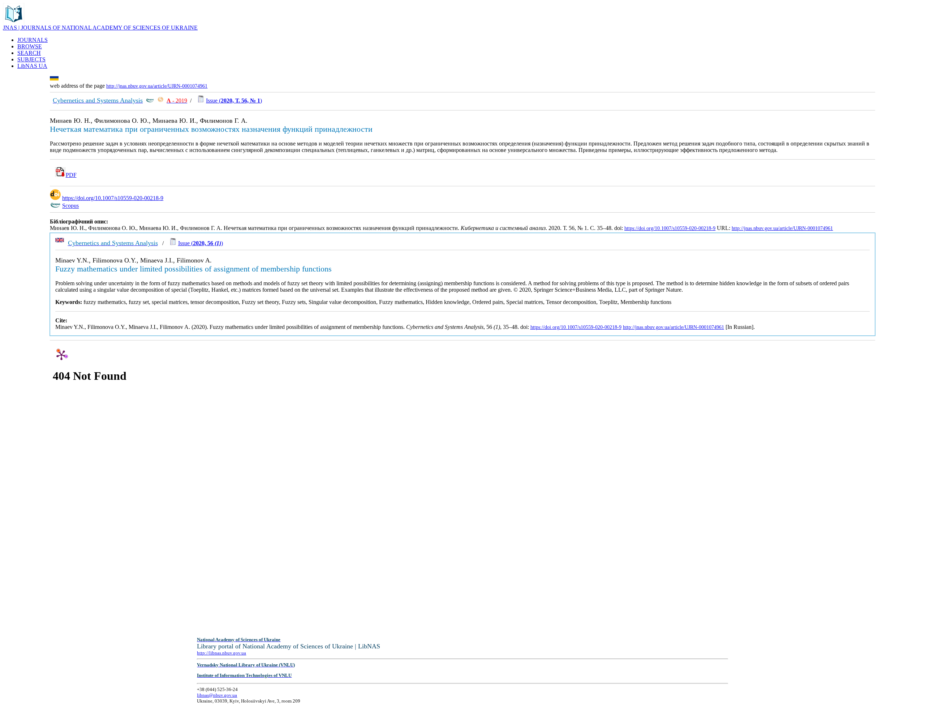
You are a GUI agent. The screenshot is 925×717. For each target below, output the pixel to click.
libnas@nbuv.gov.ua (217, 695)
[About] (14, 22)
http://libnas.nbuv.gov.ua (221, 653)
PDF (71, 175)
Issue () (234, 100)
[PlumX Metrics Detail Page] (61, 354)
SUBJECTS (31, 59)
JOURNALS (32, 40)
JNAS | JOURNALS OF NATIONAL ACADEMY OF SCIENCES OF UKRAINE (100, 28)
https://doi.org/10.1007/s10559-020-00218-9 (112, 198)
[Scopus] (150, 100)
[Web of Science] (160, 100)
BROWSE (29, 46)
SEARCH (29, 53)
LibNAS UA (32, 66)
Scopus (70, 206)
